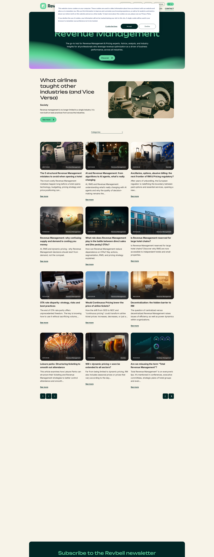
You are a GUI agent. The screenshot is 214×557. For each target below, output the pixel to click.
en (169, 4)
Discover (105, 58)
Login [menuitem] (159, 8)
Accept (129, 26)
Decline (147, 26)
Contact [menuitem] (169, 8)
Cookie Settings (111, 26)
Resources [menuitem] (159, 4)
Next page (171, 396)
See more (46, 119)
